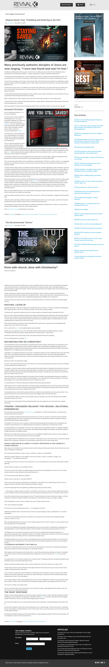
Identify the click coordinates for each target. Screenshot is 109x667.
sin (27, 73)
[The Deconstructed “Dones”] (35, 245)
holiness (34, 180)
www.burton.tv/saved (12, 209)
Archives (76, 105)
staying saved (46, 214)
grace (42, 596)
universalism (54, 214)
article (17, 328)
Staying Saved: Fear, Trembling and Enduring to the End (32, 20)
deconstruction (25, 214)
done (44, 621)
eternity (31, 214)
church (24, 621)
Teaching (12, 214)
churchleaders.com (29, 412)
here (25, 338)
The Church (13, 621)
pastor (56, 554)
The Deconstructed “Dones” (19, 222)
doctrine (9, 152)
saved (40, 214)
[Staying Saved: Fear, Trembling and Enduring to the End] (35, 43)
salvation (6, 124)
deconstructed (30, 621)
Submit (29, 648)
